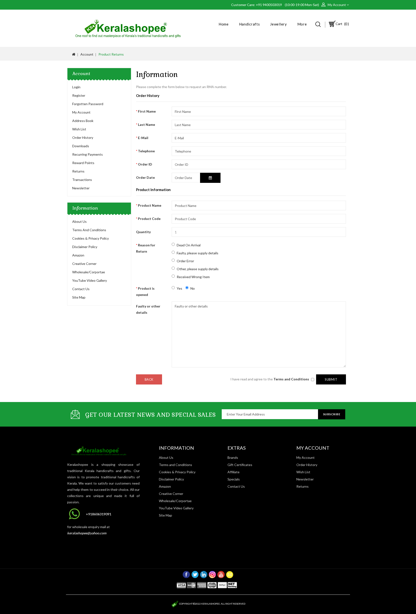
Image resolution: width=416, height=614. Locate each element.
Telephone (146, 151)
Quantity (143, 232)
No (192, 288)
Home (224, 24)
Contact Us (81, 289)
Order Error (185, 261)
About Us (79, 221)
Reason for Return (145, 248)
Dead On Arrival (189, 245)
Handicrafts (249, 24)
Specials (234, 479)
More (302, 24)
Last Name (146, 124)
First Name (147, 111)
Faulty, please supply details (197, 253)
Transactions (82, 180)
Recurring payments (87, 154)
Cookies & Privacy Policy (90, 238)
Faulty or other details (148, 309)
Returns (78, 171)
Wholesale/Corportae (88, 272)
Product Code (149, 219)
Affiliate (234, 472)
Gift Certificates (240, 465)
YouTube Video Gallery (89, 280)
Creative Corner (84, 264)
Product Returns (111, 54)
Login (76, 87)
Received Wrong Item (193, 277)
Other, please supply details (198, 269)
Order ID (145, 164)
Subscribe (331, 414)
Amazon (78, 255)
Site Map (78, 297)
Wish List (79, 129)
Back (149, 379)
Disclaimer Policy (84, 247)
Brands (233, 457)
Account (86, 54)
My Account (81, 112)
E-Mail (143, 138)
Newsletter (81, 188)
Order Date (145, 177)
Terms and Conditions (89, 230)
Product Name (149, 205)
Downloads (80, 146)
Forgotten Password (87, 104)
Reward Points (83, 163)
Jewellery (278, 24)
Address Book (82, 121)
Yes (179, 288)
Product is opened (145, 291)
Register (78, 95)
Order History (82, 137)
